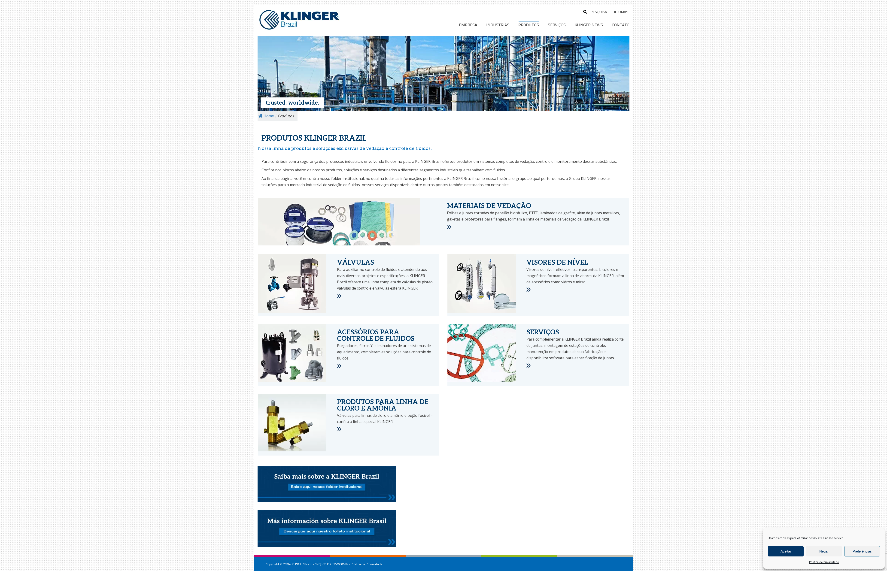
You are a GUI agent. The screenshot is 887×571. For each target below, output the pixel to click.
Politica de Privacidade (824, 562)
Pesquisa (598, 11)
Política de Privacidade (367, 564)
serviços (370, 169)
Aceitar (786, 551)
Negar (824, 551)
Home (269, 115)
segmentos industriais (438, 169)
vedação (527, 161)
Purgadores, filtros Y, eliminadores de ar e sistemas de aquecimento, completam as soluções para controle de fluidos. (384, 352)
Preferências (862, 551)
